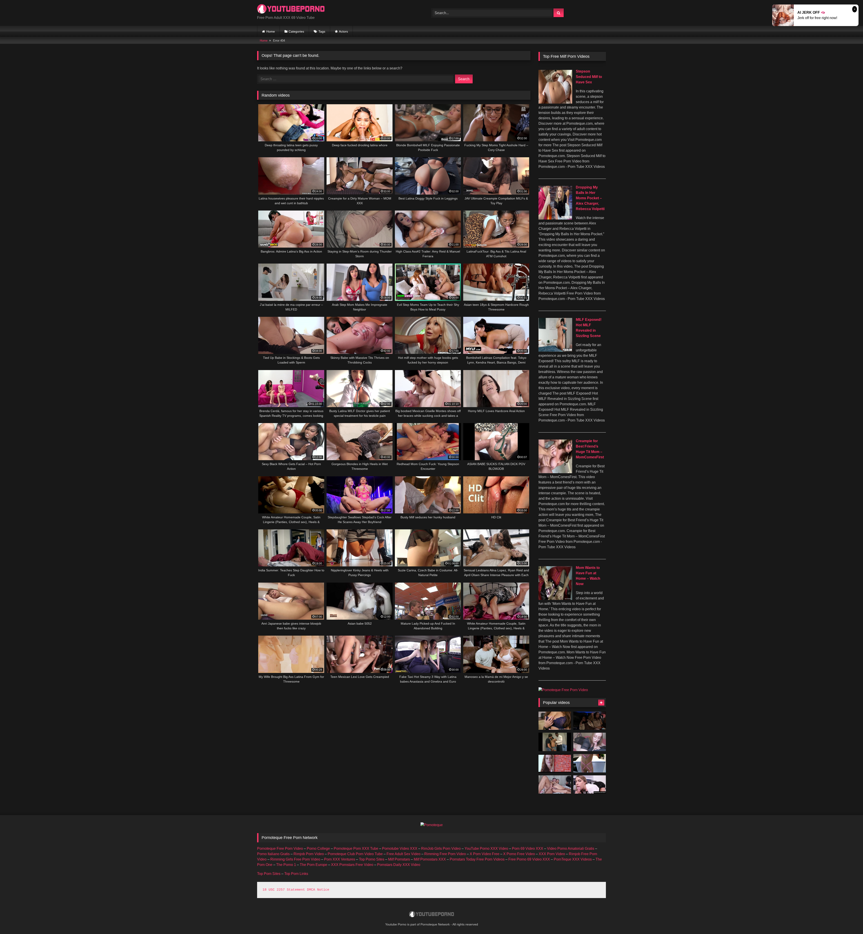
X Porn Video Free (484, 854)
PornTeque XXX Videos (573, 859)
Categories (296, 31)
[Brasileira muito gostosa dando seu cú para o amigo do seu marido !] (554, 784)
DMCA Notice (318, 890)
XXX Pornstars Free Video (352, 865)
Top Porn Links (296, 874)
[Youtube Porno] (291, 9)
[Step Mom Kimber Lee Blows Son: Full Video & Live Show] (589, 784)
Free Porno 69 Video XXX (529, 859)
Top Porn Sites (268, 874)
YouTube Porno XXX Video (486, 848)
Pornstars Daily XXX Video (398, 865)
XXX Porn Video (552, 854)
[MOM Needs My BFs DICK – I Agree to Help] (554, 763)
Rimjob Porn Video (309, 854)
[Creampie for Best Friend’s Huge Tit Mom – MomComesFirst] (555, 472)
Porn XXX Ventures (339, 859)
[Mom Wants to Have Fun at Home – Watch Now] (555, 599)
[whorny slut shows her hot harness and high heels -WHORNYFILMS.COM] (589, 763)
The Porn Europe (313, 865)
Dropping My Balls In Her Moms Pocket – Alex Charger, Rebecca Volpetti (590, 198)
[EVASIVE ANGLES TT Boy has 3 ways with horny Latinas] (554, 742)
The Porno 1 (286, 865)
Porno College (318, 848)
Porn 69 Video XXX (527, 848)
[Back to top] (849, 920)
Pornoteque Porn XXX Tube (356, 848)
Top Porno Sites (371, 859)
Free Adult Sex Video (403, 854)
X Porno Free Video (519, 854)
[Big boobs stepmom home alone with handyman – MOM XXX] (554, 721)
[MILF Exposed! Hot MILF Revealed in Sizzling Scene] (555, 350)
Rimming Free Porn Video (445, 854)
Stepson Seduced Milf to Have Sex (589, 76)
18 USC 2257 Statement (283, 890)
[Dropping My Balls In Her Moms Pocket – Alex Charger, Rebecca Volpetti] (555, 218)
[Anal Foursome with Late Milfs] (589, 721)
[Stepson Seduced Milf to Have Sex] (555, 102)
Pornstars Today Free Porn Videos (477, 859)
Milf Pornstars (399, 859)
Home (270, 31)
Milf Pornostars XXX (430, 859)
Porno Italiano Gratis (273, 854)
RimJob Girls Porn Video (441, 848)
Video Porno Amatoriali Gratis (570, 848)
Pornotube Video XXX (399, 848)
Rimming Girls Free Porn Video (295, 859)
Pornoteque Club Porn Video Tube (355, 854)
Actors (343, 31)
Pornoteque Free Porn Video (280, 848)
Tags (321, 31)
